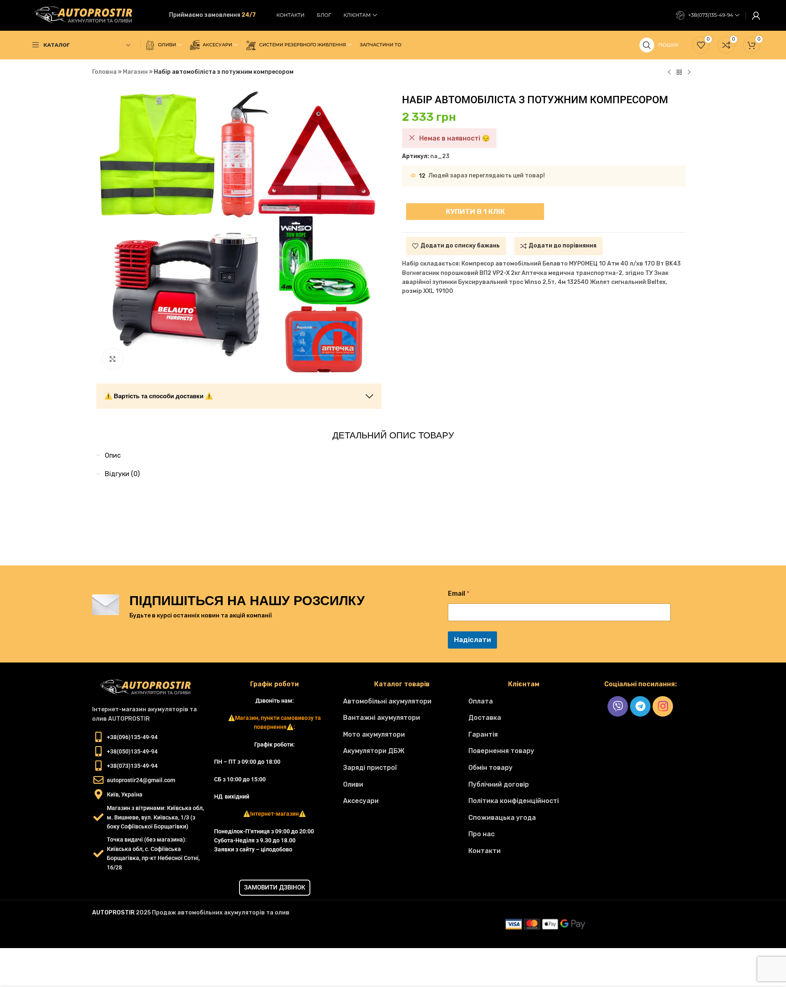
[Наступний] (689, 72)
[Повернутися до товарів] (679, 72)
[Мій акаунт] (756, 15)
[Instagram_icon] (663, 706)
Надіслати (472, 639)
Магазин (135, 71)
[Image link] (149, 687)
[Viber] (618, 706)
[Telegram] (640, 706)
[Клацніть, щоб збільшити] (112, 359)
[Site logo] (87, 14)
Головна (104, 71)
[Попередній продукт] (669, 72)
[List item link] (401, 701)
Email (459, 593)
